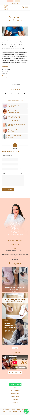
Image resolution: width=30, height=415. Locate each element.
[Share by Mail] (24, 94)
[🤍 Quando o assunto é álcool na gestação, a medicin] (15, 279)
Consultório (15, 399)
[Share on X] (12, 94)
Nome (21, 159)
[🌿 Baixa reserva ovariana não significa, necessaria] (15, 332)
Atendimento (10, 1)
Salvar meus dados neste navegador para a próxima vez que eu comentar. (14, 174)
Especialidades (15, 393)
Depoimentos (15, 402)
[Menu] (26, 7)
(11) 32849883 (15, 3)
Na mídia (17, 1)
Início (15, 387)
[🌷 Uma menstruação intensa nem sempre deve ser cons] (15, 306)
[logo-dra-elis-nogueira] (12, 7)
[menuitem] (22, 7)
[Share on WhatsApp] (18, 94)
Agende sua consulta (16, 384)
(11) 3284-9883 (15, 259)
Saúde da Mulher (22, 15)
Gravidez (5, 15)
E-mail (21, 164)
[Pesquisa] (22, 7)
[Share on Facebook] (5, 94)
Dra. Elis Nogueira (15, 390)
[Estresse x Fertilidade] (15, 31)
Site (20, 168)
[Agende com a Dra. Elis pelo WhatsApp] (26, 411)
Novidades (12, 15)
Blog (23, 1)
